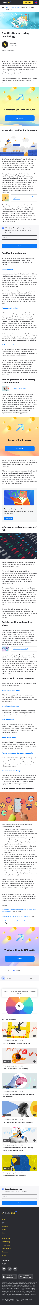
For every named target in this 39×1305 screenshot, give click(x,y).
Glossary (4, 1255)
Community (5, 1252)
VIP (5, 1223)
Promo (4, 1230)
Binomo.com (6, 1238)
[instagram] (9, 1269)
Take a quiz (8, 518)
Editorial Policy (6, 1249)
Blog (3, 1219)
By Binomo (13, 44)
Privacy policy (6, 1245)
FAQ (3, 1233)
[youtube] (15, 1269)
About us (5, 1226)
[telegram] (4, 1269)
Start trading (28, 2)
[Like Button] (3, 970)
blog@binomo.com (7, 1264)
